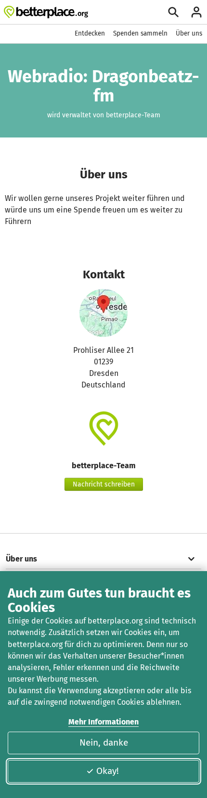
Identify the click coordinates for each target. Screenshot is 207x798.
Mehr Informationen (103, 721)
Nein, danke (103, 742)
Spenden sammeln (140, 33)
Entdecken (90, 33)
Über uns (189, 33)
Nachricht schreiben (104, 484)
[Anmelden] (196, 12)
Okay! (107, 770)
